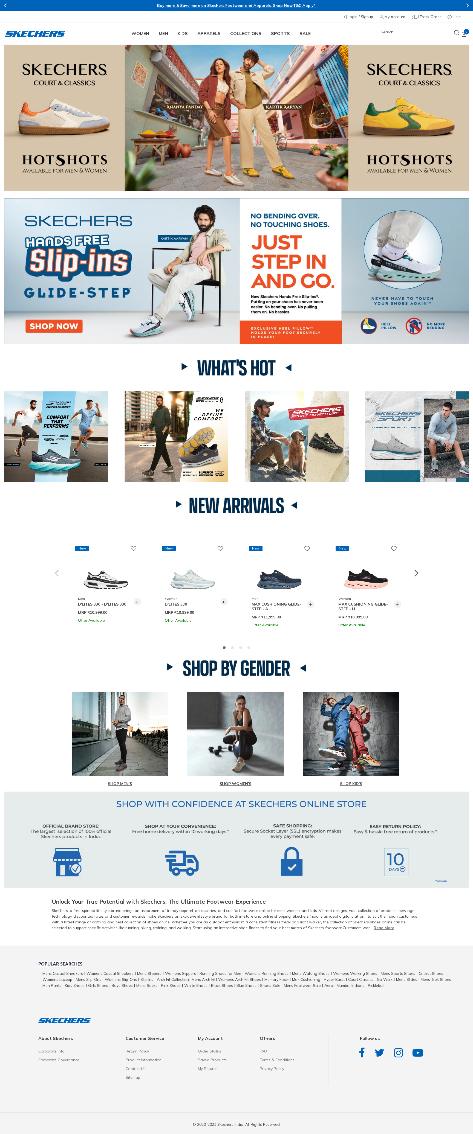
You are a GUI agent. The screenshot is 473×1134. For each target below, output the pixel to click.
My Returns (208, 1068)
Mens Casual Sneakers (62, 973)
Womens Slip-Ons (121, 979)
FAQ (263, 1051)
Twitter (380, 1053)
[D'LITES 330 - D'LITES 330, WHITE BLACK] (105, 570)
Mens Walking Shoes (311, 973)
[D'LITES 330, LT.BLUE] (192, 570)
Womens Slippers (180, 973)
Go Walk (385, 979)
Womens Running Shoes (267, 973)
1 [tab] (224, 648)
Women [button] (140, 33)
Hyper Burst (334, 979)
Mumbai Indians (350, 985)
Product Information (143, 1059)
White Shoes (195, 985)
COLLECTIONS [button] (245, 33)
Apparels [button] (209, 33)
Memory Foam (276, 979)
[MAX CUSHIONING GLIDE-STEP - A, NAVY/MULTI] (279, 570)
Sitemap (133, 1077)
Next (467, 5)
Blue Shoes (246, 985)
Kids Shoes (75, 985)
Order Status (209, 1051)
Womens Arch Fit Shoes (239, 979)
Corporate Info (51, 1051)
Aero (328, 985)
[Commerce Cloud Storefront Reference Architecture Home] (35, 33)
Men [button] (163, 33)
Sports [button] (280, 33)
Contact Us (136, 1068)
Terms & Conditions (277, 1059)
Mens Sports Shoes (398, 973)
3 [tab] (240, 648)
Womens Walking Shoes (355, 973)
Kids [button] (183, 33)
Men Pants (51, 985)
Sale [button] (305, 33)
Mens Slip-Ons (88, 979)
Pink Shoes (171, 985)
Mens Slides (406, 979)
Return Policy (137, 1051)
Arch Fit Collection (173, 979)
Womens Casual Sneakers (110, 973)
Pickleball (376, 985)
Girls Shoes (98, 985)
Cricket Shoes (431, 973)
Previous (5, 5)
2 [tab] (232, 648)
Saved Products (212, 1059)
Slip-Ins (146, 979)
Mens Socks (146, 985)
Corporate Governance (58, 1059)
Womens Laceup (57, 979)
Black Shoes (222, 985)
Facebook (363, 1053)
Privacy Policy (272, 1068)
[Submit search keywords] (457, 32)
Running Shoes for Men (220, 973)
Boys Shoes (122, 985)
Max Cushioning (306, 979)
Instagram (400, 1053)
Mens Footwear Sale (302, 985)
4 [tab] (249, 648)
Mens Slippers (149, 973)
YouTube (419, 1053)
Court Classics (360, 979)
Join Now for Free (294, 6)
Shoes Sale (270, 985)
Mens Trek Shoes (436, 979)
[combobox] (420, 32)
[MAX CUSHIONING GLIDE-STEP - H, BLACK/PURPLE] (366, 570)
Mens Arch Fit (203, 979)
